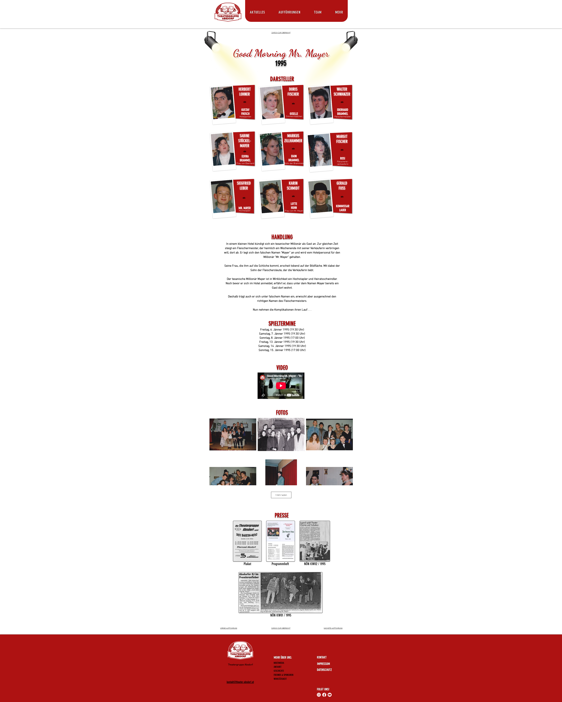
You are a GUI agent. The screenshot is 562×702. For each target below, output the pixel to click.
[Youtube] (330, 695)
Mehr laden (281, 494)
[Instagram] (319, 695)
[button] (339, 12)
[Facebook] (324, 695)
